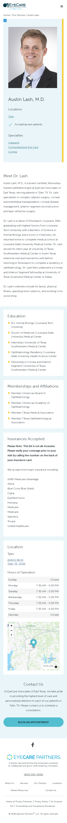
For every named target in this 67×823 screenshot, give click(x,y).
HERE (51, 666)
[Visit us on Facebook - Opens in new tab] (32, 744)
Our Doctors (18, 15)
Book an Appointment (33, 722)
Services (24, 783)
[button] (61, 6)
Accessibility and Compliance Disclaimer (35, 806)
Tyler (11, 116)
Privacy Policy (41, 801)
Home (6, 15)
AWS (46, 666)
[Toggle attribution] (56, 667)
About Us (9, 783)
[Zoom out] (11, 630)
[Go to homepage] (15, 6)
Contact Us (51, 790)
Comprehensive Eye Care (23, 147)
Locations (57, 783)
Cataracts (13, 142)
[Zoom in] (11, 625)
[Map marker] (33, 644)
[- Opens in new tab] (33, 757)
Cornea (12, 151)
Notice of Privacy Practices (19, 801)
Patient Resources (19, 790)
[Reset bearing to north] (11, 635)
